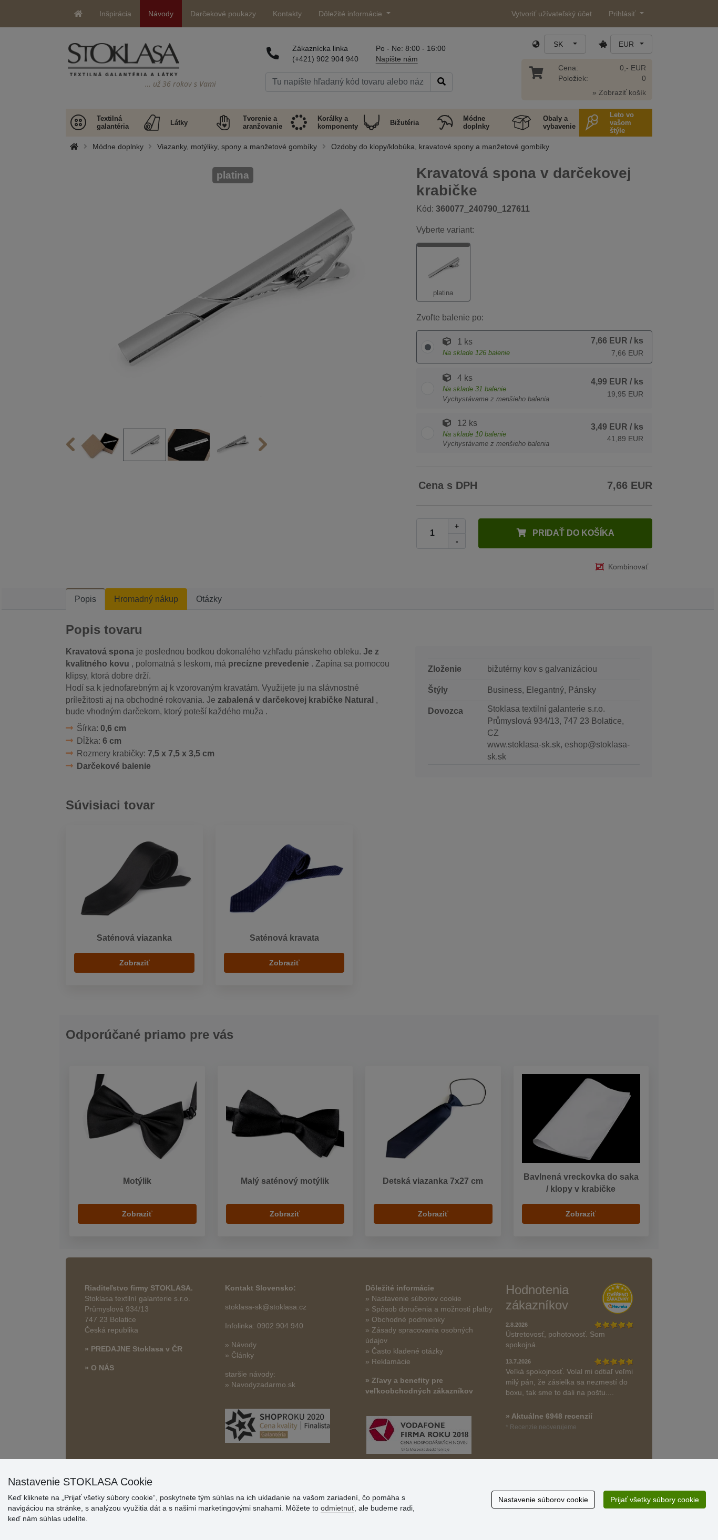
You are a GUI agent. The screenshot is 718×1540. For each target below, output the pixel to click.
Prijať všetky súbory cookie (654, 1499)
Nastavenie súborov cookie (543, 1499)
